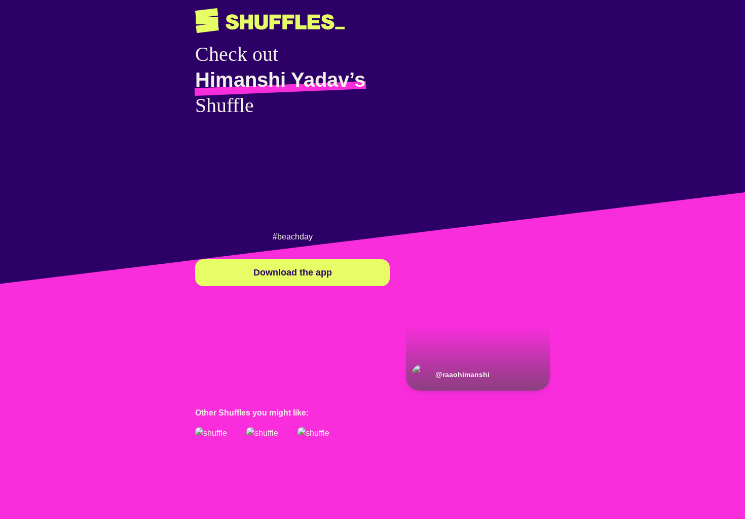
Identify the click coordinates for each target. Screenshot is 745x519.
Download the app (292, 272)
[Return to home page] (270, 20)
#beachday (293, 236)
